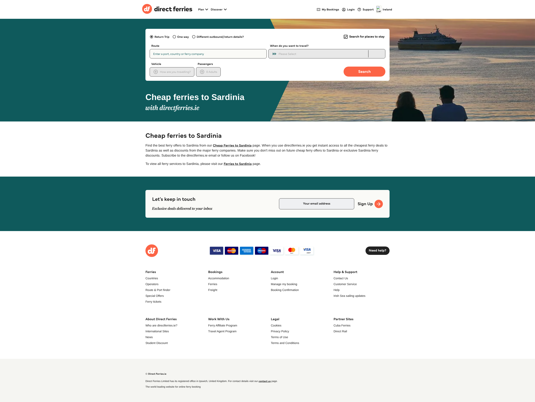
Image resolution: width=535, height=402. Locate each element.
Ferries (212, 284)
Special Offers (154, 295)
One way (183, 36)
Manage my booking (284, 284)
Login (274, 278)
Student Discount (156, 343)
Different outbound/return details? (220, 36)
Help (337, 290)
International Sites (157, 331)
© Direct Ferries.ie (155, 374)
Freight (212, 290)
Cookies (276, 325)
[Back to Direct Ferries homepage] (167, 9)
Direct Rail (340, 331)
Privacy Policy (280, 331)
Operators (151, 284)
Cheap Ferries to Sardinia (232, 145)
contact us (265, 381)
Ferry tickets (153, 301)
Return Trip (161, 36)
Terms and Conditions (285, 343)
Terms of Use (279, 337)
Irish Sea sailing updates (350, 295)
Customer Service (345, 284)
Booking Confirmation (285, 290)
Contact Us (341, 278)
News (149, 337)
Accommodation (218, 278)
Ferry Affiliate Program (222, 325)
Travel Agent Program (222, 331)
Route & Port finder (157, 290)
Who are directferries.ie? (161, 325)
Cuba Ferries (342, 325)
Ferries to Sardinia (238, 164)
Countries (151, 278)
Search (364, 71)
